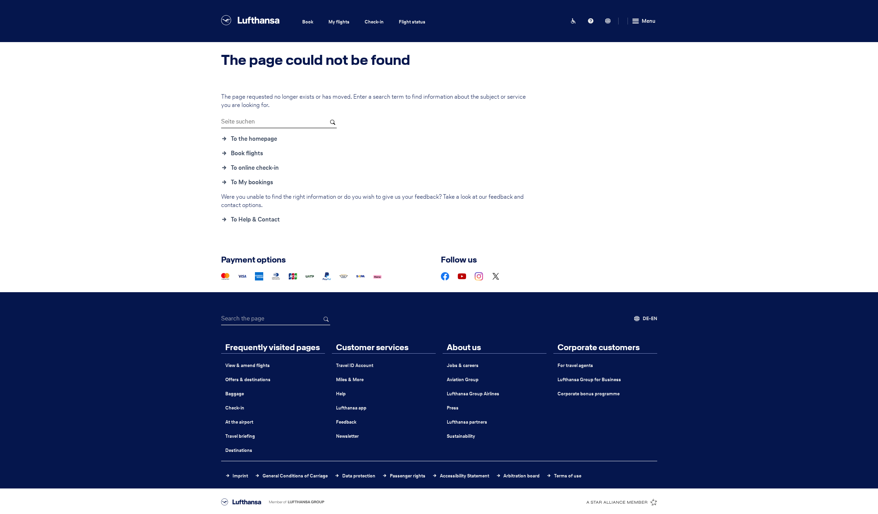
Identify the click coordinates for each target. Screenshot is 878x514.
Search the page (242, 318)
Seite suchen (238, 121)
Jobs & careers (463, 365)
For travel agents (575, 365)
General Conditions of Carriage (295, 476)
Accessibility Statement (464, 476)
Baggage (234, 394)
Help (341, 394)
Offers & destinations (247, 379)
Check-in (374, 22)
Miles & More (350, 379)
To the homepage (254, 139)
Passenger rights (407, 476)
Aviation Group (463, 379)
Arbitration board (521, 476)
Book (307, 22)
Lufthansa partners (467, 422)
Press (452, 408)
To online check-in (255, 168)
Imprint (240, 476)
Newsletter (347, 436)
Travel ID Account (354, 365)
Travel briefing (240, 436)
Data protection (358, 476)
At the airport (239, 422)
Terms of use (567, 476)
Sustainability (461, 436)
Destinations (238, 450)
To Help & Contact (255, 219)
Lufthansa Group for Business (589, 379)
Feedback (346, 422)
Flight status (412, 22)
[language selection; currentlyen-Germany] (607, 21)
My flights (338, 22)
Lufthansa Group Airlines (473, 394)
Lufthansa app (351, 408)
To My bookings (252, 182)
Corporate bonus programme (589, 394)
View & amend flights (247, 365)
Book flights (247, 153)
